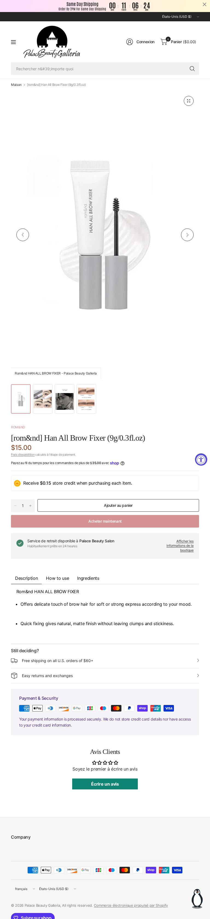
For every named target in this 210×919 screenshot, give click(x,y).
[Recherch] (192, 68)
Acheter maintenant (104, 521)
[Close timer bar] (204, 4)
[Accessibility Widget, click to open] (201, 459)
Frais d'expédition (22, 454)
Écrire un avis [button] (105, 784)
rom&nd (18, 427)
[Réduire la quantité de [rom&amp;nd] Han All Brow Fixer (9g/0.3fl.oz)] (15, 505)
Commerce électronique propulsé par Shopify (131, 905)
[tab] (88, 578)
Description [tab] (26, 578)
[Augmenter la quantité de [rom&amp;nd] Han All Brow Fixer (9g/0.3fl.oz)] (30, 505)
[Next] (187, 235)
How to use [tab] (57, 578)
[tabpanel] (105, 614)
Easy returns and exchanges (47, 675)
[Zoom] (189, 101)
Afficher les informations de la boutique (180, 545)
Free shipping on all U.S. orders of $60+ (57, 660)
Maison (16, 84)
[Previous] (22, 235)
